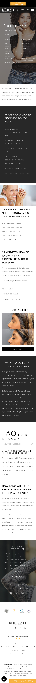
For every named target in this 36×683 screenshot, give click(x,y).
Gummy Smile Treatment (11, 51)
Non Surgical (17, 29)
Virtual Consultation (18, 3)
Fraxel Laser (8, 39)
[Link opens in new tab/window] (7, 611)
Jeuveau (23, 34)
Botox (7, 34)
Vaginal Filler (9, 58)
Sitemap (12, 653)
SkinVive (23, 53)
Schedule (18, 576)
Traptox (7, 56)
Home (7, 29)
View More (18, 349)
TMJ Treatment (24, 48)
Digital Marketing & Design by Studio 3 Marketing (18, 646)
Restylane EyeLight (26, 56)
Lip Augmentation (25, 51)
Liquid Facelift (25, 43)
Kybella (7, 43)
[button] (4, 679)
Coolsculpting (25, 46)
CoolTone (8, 48)
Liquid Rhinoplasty (10, 46)
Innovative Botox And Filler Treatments (27, 40)
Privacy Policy (21, 653)
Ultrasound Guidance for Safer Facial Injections (28, 59)
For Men (23, 37)
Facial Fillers (9, 37)
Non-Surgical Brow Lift (12, 62)
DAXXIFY (7, 53)
